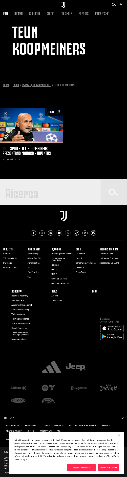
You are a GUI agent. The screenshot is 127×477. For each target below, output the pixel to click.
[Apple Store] (112, 328)
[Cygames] (78, 388)
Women (18, 13)
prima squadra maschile (36, 85)
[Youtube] (59, 233)
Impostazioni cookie (81, 467)
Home (6, 85)
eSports (84, 13)
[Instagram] (42, 233)
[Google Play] (112, 336)
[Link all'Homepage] (63, 5)
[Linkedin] (85, 233)
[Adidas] (52, 367)
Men (5, 13)
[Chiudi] (119, 435)
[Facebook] (33, 233)
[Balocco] (18, 401)
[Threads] (50, 233)
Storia (50, 13)
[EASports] (48, 388)
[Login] (121, 6)
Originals (66, 13)
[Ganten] (48, 401)
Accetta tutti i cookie (108, 467)
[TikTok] (76, 233)
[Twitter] (67, 233)
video (16, 85)
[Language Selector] (122, 419)
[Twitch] (93, 233)
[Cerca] (114, 6)
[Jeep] (75, 367)
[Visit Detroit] (108, 388)
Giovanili (34, 13)
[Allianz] (18, 388)
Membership (102, 13)
